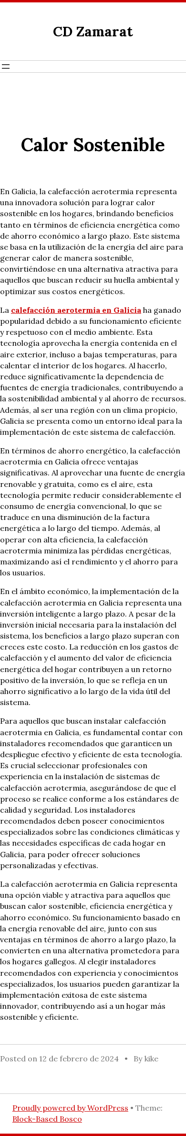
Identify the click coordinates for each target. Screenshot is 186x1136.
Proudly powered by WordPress (70, 1108)
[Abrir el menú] (5, 66)
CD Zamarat (93, 31)
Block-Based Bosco (47, 1119)
